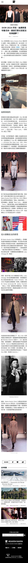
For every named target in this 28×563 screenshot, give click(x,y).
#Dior (10, 36)
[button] (25, 153)
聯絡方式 (7, 547)
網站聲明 (19, 547)
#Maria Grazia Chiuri (14, 505)
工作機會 (13, 547)
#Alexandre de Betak (7, 485)
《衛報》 (17, 47)
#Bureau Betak (16, 485)
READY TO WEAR (14, 24)
